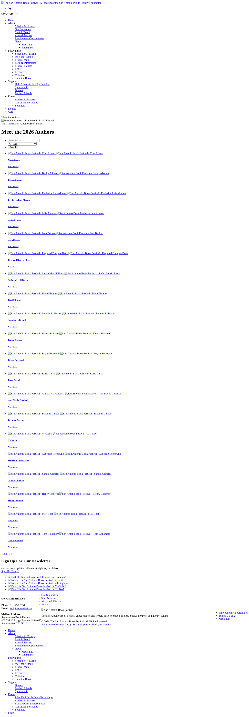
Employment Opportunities (29, 38)
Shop (11, 712)
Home (11, 20)
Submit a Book (23, 78)
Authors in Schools (25, 99)
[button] (9, 14)
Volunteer (20, 75)
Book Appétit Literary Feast (30, 703)
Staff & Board (22, 32)
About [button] (11, 23)
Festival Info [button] (15, 50)
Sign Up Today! (10, 571)
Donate (19, 90)
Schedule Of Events (25, 53)
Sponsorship (21, 87)
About (11, 633)
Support (12, 682)
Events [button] (11, 96)
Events (11, 694)
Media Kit (27, 44)
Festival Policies (23, 65)
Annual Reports (23, 35)
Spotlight (20, 105)
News (18, 41)
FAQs (18, 68)
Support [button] (12, 81)
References (28, 47)
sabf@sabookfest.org (21, 608)
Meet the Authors (24, 56)
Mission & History (25, 26)
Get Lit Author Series (26, 102)
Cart (10, 111)
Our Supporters (23, 29)
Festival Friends (23, 93)
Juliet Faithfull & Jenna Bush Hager (34, 697)
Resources (20, 72)
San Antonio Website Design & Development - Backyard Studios (76, 624)
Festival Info (15, 657)
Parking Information (25, 62)
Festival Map (22, 59)
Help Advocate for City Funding (32, 84)
